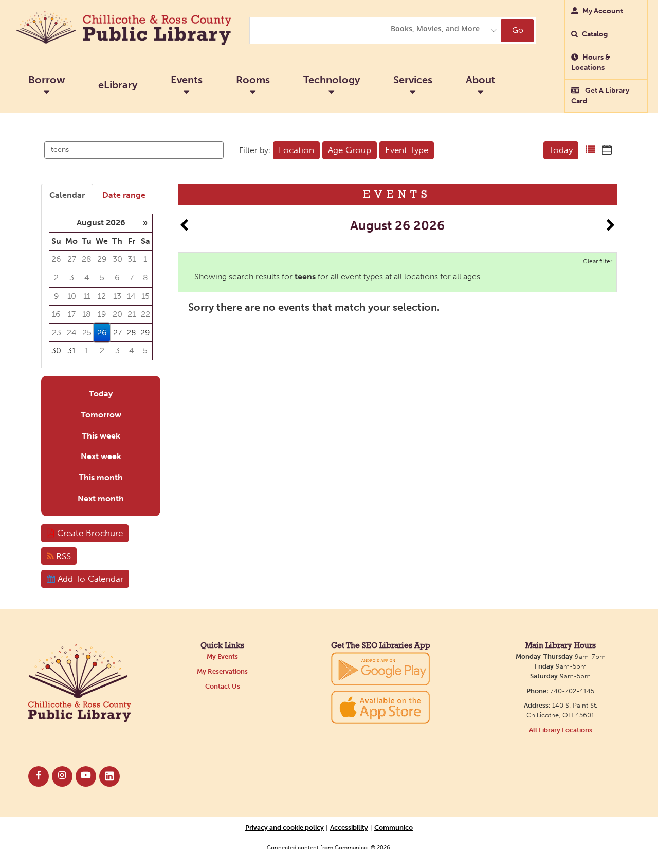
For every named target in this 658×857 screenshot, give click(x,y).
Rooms (253, 79)
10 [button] (71, 296)
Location (296, 150)
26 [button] (56, 259)
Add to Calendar (89, 579)
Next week (101, 456)
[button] (590, 150)
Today (561, 150)
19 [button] (102, 314)
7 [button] (132, 277)
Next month (101, 498)
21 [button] (131, 314)
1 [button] (145, 259)
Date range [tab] (123, 195)
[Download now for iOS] (380, 707)
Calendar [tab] (67, 195)
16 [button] (56, 314)
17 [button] (72, 314)
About (481, 79)
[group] (101, 287)
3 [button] (71, 277)
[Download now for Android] (380, 668)
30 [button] (117, 259)
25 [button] (87, 332)
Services (412, 79)
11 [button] (86, 296)
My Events (222, 656)
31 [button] (131, 259)
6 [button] (117, 277)
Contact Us (222, 686)
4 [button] (86, 277)
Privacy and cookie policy (284, 827)
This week (101, 436)
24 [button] (72, 332)
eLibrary (117, 85)
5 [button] (102, 277)
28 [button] (87, 259)
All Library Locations (560, 730)
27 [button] (71, 259)
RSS (62, 556)
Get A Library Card (600, 95)
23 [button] (56, 332)
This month (101, 477)
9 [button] (56, 296)
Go (517, 30)
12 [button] (102, 296)
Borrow (46, 79)
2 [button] (56, 277)
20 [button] (117, 314)
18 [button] (86, 314)
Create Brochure (88, 533)
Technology (331, 79)
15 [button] (145, 296)
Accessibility (349, 827)
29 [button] (102, 259)
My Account (602, 11)
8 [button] (145, 277)
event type (406, 150)
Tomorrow (101, 415)
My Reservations (222, 671)
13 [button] (117, 296)
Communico (393, 827)
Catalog (595, 34)
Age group (349, 150)
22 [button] (145, 314)
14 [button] (131, 296)
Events (187, 79)
